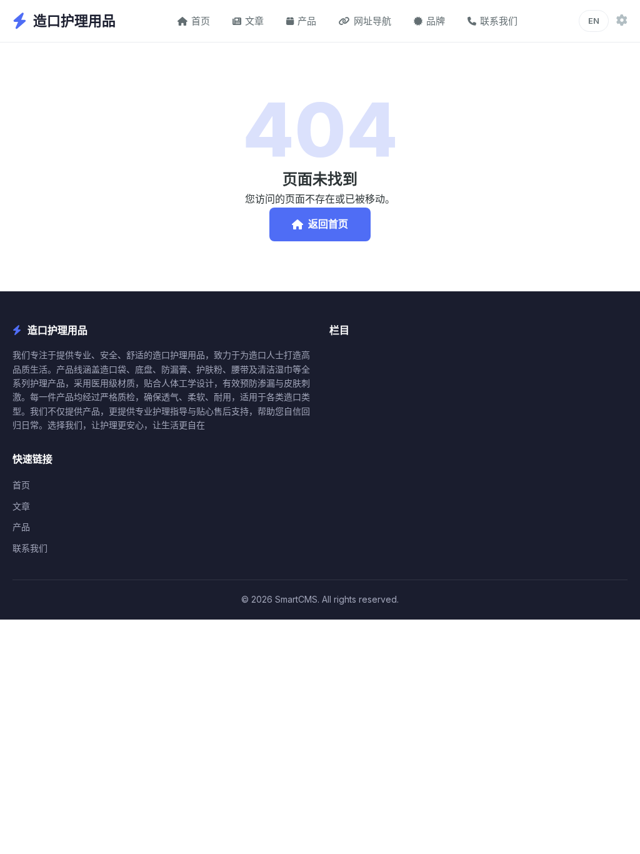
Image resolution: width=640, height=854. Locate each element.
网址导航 (372, 21)
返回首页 (328, 224)
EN (593, 21)
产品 (307, 21)
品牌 (435, 21)
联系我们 (499, 21)
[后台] (622, 21)
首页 (200, 21)
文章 (254, 21)
